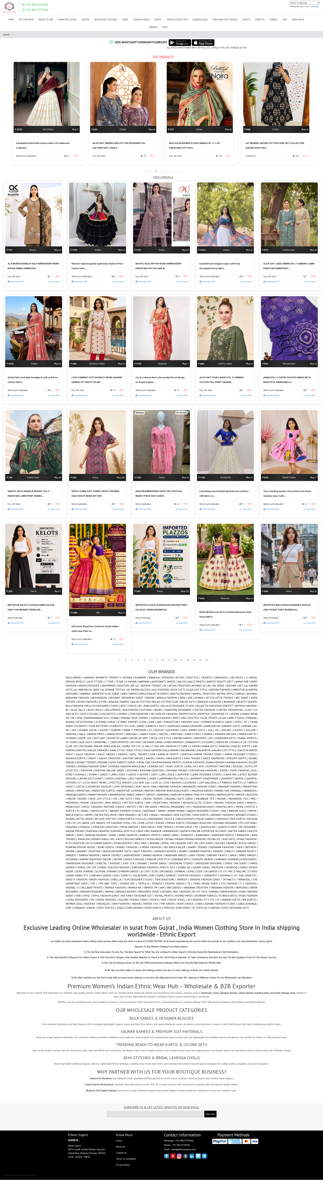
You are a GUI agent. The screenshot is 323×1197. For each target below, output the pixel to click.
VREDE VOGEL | (178, 899)
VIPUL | (87, 895)
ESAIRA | (71, 722)
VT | (207, 899)
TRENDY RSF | (128, 883)
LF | (80, 782)
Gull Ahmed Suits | (194, 730)
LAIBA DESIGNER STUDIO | (207, 774)
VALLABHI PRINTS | (93, 887)
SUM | (153, 875)
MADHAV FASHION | (171, 786)
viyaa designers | (79, 899)
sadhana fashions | (223, 847)
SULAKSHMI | (141, 875)
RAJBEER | (157, 831)
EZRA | (144, 722)
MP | (142, 806)
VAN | (163, 887)
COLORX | (94, 713)
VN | (93, 899)
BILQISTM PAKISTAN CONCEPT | (215, 705)
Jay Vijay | (137, 742)
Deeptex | (204, 713)
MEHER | (223, 798)
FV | (127, 726)
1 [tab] (145, 171)
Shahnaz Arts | (182, 859)
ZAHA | (200, 903)
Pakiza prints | (186, 818)
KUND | (70, 774)
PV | (197, 827)
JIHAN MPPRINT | (175, 742)
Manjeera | (250, 790)
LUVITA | (81, 786)
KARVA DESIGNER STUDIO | (241, 754)
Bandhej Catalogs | (210, 701)
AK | (210, 685)
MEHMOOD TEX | (240, 798)
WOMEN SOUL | (75, 903)
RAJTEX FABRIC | (238, 831)
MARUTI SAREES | (146, 794)
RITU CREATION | (76, 843)
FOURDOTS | (117, 726)
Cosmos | (123, 713)
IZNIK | (74, 742)
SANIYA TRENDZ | (112, 855)
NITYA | (80, 818)
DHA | (80, 718)
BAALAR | (114, 701)
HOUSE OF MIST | (140, 738)
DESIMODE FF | (221, 713)
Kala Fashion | (153, 750)
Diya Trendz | (141, 718)
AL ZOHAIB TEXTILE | (114, 689)
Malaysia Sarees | (203, 790)
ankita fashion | (181, 693)
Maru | (131, 794)
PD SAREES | (99, 823)
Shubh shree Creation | (209, 867)
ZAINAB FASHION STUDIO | (221, 903)
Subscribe (210, 1114)
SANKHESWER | (132, 855)
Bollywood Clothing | (138, 709)
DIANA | (116, 718)
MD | (116, 798)
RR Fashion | (179, 843)
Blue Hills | (79, 709)
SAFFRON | (251, 847)
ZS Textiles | (200, 907)
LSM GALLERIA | (208, 782)
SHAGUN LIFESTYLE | (159, 859)
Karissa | (187, 754)
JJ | (242, 742)
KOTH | (249, 766)
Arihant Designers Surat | (127, 697)
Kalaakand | (188, 750)
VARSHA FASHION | (126, 891)
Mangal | (237, 790)
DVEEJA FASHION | (162, 718)
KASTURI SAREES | (134, 758)
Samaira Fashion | (166, 851)
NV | (97, 818)
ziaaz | (121, 907)
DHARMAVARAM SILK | (97, 718)
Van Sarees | (175, 887)
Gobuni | (117, 730)
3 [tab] (155, 171)
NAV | (225, 810)
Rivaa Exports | (124, 843)
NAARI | (86, 810)
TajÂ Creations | (166, 879)
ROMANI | (156, 843)
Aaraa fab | (243, 681)
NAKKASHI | (150, 810)
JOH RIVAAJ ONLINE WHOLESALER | (101, 746)
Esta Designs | (86, 722)
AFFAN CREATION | (180, 685)
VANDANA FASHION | (223, 887)
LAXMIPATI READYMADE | (205, 778)
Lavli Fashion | (138, 778)
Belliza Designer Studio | (103, 705)
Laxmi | (154, 778)
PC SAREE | (85, 823)
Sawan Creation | (91, 859)
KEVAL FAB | (144, 762)
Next (318, 114)
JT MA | (155, 746)
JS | (140, 746)
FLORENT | (81, 726)
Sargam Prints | (218, 855)
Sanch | (230, 851)
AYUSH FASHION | (88, 701)
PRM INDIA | (149, 827)
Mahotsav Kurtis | (104, 790)
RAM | (81, 835)
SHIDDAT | (116, 863)
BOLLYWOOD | (114, 709)
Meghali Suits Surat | (180, 798)
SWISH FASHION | (100, 879)
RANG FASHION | (129, 835)
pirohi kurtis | (176, 823)
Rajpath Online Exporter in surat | (204, 831)
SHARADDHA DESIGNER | (81, 863)
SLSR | (156, 871)
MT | (190, 806)
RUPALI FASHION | (128, 847)
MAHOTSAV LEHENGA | (130, 790)
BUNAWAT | (141, 677)
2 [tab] (150, 171)
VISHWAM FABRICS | (207, 895)
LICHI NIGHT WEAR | (95, 782)
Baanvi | (125, 701)
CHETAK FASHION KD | (231, 709)
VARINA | (110, 891)
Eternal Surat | (107, 722)
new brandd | (128, 814)
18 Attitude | (96, 681)
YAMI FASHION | (122, 903)
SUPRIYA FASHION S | (191, 875)
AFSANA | (197, 685)
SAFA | (241, 847)
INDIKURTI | (201, 738)
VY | (219, 899)
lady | (155, 774)
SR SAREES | (212, 871)
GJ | (255, 726)
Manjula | (155, 677)
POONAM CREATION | (200, 823)
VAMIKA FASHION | (116, 887)
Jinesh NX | (223, 742)
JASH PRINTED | (121, 742)
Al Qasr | (95, 689)
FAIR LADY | (156, 722)
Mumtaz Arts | (226, 806)
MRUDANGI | (179, 806)
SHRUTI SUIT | (168, 867)
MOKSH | (252, 802)
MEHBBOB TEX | (206, 798)
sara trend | (198, 855)
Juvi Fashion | (169, 746)
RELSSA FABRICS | (135, 839)
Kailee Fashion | (99, 750)
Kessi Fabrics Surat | (123, 762)
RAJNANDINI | (171, 831)
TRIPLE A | (144, 883)
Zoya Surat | (184, 907)
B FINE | (104, 701)
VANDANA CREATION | (197, 887)
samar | (184, 851)
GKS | (75, 730)
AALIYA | (183, 681)
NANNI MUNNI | (177, 810)
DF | (74, 718)
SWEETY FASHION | (77, 879)
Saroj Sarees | (248, 855)
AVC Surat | (243, 697)
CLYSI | (249, 709)
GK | (69, 730)
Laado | (105, 774)
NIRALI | (156, 814)
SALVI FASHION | (144, 851)
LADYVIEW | (183, 774)
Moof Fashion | (93, 806)
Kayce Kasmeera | (214, 758)
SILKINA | (101, 871)
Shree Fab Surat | (237, 863)
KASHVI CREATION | (111, 758)
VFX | (205, 891)
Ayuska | (129, 677)
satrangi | (73, 859)
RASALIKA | (85, 839)
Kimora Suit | (158, 766)
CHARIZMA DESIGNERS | (179, 709)
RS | (197, 843)
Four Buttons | (99, 726)
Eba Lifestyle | (191, 718)
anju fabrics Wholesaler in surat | (146, 693)
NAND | (163, 810)
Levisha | (72, 782)
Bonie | (159, 709)
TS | (190, 883)
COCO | (84, 713)
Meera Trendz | (154, 798)
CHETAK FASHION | (205, 709)
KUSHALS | (82, 774)
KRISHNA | (133, 770)
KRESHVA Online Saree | (110, 770)
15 (206, 660)
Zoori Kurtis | (153, 907)
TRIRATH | (207, 677)
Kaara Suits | (210, 746)
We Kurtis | (250, 899)
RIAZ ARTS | (230, 839)
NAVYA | (252, 810)
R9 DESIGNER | (248, 827)
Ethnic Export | (129, 722)
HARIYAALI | (132, 734)
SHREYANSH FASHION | (146, 867)
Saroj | (234, 855)
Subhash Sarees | (102, 875)
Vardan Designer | (92, 891)
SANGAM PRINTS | (246, 851)
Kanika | (123, 754)
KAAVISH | (225, 746)
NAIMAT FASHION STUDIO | (126, 810)
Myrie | (241, 806)
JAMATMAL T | (102, 742)
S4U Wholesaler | (175, 847)
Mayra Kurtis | (226, 794)
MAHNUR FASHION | (230, 786)
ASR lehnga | (197, 697)
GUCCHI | (160, 730)
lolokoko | (191, 782)
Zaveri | (92, 907)
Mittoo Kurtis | (135, 802)
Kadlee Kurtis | (242, 746)
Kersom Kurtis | (237, 758)
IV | (68, 742)
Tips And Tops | (109, 883)
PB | (70, 823)
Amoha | (90, 677)
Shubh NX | (185, 867)
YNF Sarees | (168, 903)
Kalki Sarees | (108, 754)
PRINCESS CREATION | (106, 827)
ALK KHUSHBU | (161, 689)
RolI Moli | (142, 843)
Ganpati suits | (232, 726)
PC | (75, 823)
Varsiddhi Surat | (149, 891)
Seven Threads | (135, 859)
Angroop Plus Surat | (106, 693)
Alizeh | (146, 689)
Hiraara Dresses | (226, 734)
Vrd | (164, 899)
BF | (141, 705)
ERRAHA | (251, 718)
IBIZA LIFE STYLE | (162, 738)
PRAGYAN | (72, 827)
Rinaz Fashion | (247, 839)
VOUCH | (155, 899)
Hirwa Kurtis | (248, 734)
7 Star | (110, 681)
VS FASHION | (196, 899)
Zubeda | (215, 907)
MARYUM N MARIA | (182, 794)
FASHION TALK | (191, 722)
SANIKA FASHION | (90, 855)
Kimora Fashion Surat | (94, 766)
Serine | (119, 859)
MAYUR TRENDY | (78, 798)
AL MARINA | (81, 689)
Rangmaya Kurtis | (224, 835)
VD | (194, 891)
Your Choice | (186, 903)
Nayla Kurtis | (75, 814)
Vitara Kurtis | (229, 895)
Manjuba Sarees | (77, 794)
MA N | (147, 786)
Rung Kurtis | (107, 847)
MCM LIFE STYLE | (101, 798)
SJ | (143, 871)
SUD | (117, 875)
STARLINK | (241, 871)
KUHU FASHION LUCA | (243, 770)
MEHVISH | (169, 677)
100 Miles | (237, 677)
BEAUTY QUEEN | (247, 701)
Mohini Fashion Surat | (230, 802)
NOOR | (90, 818)
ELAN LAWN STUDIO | (233, 718)
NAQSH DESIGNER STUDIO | (204, 810)
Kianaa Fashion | (237, 762)
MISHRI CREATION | (92, 802)
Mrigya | (165, 806)
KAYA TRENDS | (193, 758)
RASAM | (97, 839)
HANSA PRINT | (116, 734)
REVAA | (170, 839)
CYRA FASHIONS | (140, 713)
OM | (103, 818)
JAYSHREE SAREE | (154, 742)
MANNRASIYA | (118, 794)
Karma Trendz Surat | (209, 754)
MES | (254, 798)
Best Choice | (130, 705)
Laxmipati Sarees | (233, 778)
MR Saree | (152, 806)
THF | (94, 883)
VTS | (213, 899)
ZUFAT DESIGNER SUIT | (235, 907)
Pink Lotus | (147, 823)
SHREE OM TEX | (88, 867)
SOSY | (200, 871)
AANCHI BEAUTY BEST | (221, 681)
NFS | (147, 814)
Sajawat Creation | (89, 851)
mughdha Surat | (204, 806)
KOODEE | (239, 766)
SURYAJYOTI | (212, 875)
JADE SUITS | (86, 742)
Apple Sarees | (237, 693)
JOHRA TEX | (130, 746)
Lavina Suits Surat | (91, 778)
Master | (200, 794)
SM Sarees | (167, 871)
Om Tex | (112, 818)
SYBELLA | (117, 879)
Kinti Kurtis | (176, 766)
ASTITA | (211, 697)
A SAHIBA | (131, 681)
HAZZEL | (165, 734)
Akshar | (232, 685)
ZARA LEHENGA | (248, 903)
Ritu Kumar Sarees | (100, 843)
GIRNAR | (248, 726)
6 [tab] (170, 171)
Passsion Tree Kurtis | (232, 818)
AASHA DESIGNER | (90, 685)
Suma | (161, 875)
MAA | (155, 786)
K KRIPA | (195, 746)
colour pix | (108, 713)
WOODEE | (91, 903)
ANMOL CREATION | (204, 693)
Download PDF (17, 281)
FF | (247, 722)
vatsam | (167, 891)
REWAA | (180, 839)
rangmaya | (203, 835)
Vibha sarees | (229, 891)
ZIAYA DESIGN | (135, 907)
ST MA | (229, 871)
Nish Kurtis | (202, 814)
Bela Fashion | (75, 705)
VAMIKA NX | (136, 887)
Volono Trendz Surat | (134, 899)
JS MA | (146, 746)
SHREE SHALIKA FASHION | (115, 867)
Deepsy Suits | (188, 713)
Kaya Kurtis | (175, 758)
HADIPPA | (72, 734)
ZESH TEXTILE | (107, 907)
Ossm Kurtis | (127, 818)
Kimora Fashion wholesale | (129, 766)
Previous (7, 114)
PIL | (136, 823)
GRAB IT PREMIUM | (136, 730)
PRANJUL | (86, 827)
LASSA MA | (231, 774)
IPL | (212, 738)
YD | (157, 903)
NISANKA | (167, 814)
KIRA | (189, 766)
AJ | (205, 685)
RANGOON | (244, 835)
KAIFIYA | (81, 750)
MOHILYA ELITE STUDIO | (198, 802)
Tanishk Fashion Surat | (205, 879)
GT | (152, 730)
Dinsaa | (126, 718)
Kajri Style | (135, 750)
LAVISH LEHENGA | (116, 778)
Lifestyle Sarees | (120, 782)
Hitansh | (72, 738)
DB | (153, 713)
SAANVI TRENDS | (199, 847)
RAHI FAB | (144, 831)
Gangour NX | (213, 726)
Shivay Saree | (159, 863)
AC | (138, 685)
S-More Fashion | (151, 847)
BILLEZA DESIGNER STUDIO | (179, 705)
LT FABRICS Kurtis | (231, 782)
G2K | (133, 726)
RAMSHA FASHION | (97, 835)
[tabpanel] (48, 114)
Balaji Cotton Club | (166, 701)
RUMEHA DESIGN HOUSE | (82, 847)
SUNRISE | (172, 875)
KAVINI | (151, 758)
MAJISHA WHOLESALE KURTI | (173, 790)
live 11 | (158, 782)
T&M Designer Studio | (139, 879)
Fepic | (239, 722)
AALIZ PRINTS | (197, 681)
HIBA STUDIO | (194, 734)
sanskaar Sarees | (177, 855)
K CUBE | (184, 746)
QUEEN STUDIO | (228, 827)
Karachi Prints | (169, 754)
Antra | (222, 693)
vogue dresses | (107, 899)
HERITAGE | (178, 734)
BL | (68, 709)
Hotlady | (100, 738)
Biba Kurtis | (152, 705)
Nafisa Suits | (100, 810)
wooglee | (105, 903)
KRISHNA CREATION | (153, 770)
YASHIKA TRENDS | (143, 903)
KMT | (202, 766)
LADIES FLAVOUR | (139, 774)
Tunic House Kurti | (207, 883)
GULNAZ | (227, 730)
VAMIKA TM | (152, 887)
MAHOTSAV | (84, 790)
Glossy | (105, 730)
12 (188, 660)
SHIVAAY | (143, 863)
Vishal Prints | (165, 895)
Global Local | (89, 730)
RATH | (120, 839)
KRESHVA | (87, 770)
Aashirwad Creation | (116, 685)
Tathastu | (229, 879)
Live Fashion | (173, 782)
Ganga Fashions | (192, 726)
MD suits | (127, 798)
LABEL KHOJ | (119, 774)
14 (200, 660)
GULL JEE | (214, 730)
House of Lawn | (118, 738)
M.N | (139, 786)
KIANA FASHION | (216, 762)
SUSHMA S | (227, 875)
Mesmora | (73, 802)
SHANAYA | (222, 859)
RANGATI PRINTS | (151, 835)
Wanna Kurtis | (232, 899)
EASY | (177, 718)
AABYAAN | (144, 681)
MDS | (139, 798)
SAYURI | (108, 859)
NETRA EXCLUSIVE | (107, 814)
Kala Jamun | (74, 677)
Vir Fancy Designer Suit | (138, 895)
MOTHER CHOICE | (115, 806)
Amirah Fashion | (220, 689)
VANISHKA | (243, 887)
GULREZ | (240, 730)
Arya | (184, 697)
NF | (140, 814)
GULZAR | (251, 730)
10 (175, 660)
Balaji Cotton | (141, 701)
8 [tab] (181, 171)
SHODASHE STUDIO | (182, 863)
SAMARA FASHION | (201, 851)
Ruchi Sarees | (248, 843)
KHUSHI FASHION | (194, 762)
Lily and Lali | (143, 782)
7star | (120, 681)
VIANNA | (214, 891)
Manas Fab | (223, 790)
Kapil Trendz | (139, 754)
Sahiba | (71, 851)
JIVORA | (235, 742)
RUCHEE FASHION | (227, 843)
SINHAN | (112, 871)
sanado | (219, 851)
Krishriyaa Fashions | (205, 770)
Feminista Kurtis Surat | (218, 722)
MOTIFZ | (133, 806)
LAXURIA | (251, 778)
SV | (236, 875)
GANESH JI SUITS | (157, 726)
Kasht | (93, 758)
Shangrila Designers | (242, 859)
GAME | (141, 726)
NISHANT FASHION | (223, 814)
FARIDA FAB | (172, 722)
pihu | (128, 823)
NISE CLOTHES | (183, 814)
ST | (222, 871)
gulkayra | (173, 730)
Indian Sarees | (184, 738)
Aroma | (151, 697)
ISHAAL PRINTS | (247, 738)
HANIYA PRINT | (97, 734)
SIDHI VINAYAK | (85, 871)
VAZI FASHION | (182, 891)
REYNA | (212, 839)
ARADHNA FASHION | (78, 697)
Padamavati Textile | (162, 818)
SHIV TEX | (130, 863)
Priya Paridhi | (130, 827)
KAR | (154, 754)
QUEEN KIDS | (209, 827)
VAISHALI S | (73, 887)
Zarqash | (80, 907)
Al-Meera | (134, 689)
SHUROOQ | (232, 867)
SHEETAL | (103, 863)
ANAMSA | (86, 693)
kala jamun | (171, 750)
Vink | (79, 895)
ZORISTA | (169, 907)
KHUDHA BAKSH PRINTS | (167, 762)
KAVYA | (161, 758)
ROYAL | (166, 843)
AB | (133, 685)
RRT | (191, 843)
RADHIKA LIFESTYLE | (124, 831)
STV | (87, 875)
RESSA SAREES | (156, 839)
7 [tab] (175, 171)
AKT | (241, 685)
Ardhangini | (100, 697)
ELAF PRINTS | (211, 718)
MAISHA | (150, 790)
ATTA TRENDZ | (226, 697)
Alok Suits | (179, 689)
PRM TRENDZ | (166, 827)
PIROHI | (161, 823)
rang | (114, 835)
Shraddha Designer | (210, 863)
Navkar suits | (238, 810)
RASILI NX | (109, 839)
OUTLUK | (142, 818)
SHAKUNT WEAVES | (204, 859)
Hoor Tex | (86, 738)
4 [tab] (160, 171)
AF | (166, 685)
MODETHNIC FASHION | (168, 802)
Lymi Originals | (125, 786)
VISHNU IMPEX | (185, 895)
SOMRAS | (181, 871)
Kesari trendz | (87, 762)
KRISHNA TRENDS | (178, 770)
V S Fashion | (248, 883)
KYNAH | (94, 774)
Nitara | (71, 818)
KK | (196, 766)
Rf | (220, 839)
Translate (314, 6)
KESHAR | (104, 762)
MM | (149, 802)
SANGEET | (72, 855)
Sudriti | (127, 875)
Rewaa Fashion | (196, 839)
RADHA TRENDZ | (76, 831)
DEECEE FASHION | (167, 713)
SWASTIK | (251, 875)
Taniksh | (183, 879)
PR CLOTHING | (248, 823)
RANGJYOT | (188, 835)
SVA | (242, 875)
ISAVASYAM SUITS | (226, 738)
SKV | (148, 871)
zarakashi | (222, 677)
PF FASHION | (115, 823)
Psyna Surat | (185, 827)
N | (79, 810)
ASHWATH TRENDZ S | (109, 677)
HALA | (83, 734)
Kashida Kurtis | (77, 758)
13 (194, 660)
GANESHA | (174, 726)
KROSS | (225, 770)
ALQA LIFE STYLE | (198, 689)
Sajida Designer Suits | (118, 851)
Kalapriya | (204, 750)
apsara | (252, 693)
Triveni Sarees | (176, 883)
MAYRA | (211, 794)
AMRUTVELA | (240, 689)
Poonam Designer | (226, 823)
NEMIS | (90, 814)
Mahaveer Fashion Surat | (200, 786)
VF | (199, 891)
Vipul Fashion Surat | (106, 895)
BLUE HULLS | (96, 709)
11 (181, 660)
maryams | (164, 794)
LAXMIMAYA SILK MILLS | (174, 778)
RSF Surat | (207, 843)
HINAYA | (208, 734)
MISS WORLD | (114, 802)
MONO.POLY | (74, 806)
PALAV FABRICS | (207, 818)
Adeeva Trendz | (152, 685)
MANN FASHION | (98, 794)
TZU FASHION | (230, 883)
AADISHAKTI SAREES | (164, 681)
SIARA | (244, 867)
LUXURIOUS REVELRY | (100, 786)
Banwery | (230, 701)
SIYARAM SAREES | (129, 871)
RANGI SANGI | (172, 835)
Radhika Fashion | (99, 831)
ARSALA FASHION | (168, 697)
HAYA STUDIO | (149, 734)
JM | (76, 746)
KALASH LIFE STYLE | (225, 750)
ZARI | (69, 907)
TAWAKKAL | (244, 879)
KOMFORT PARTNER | (219, 766)
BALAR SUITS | (189, 701)
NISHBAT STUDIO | (246, 814)
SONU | (192, 871)
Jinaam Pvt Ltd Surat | (201, 742)
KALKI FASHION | (87, 754)
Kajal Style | (118, 750)
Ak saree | (220, 685)
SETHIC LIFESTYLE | (188, 677)
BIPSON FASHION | (246, 705)
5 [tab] (165, 171)
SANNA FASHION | (153, 855)
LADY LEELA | (167, 774)
